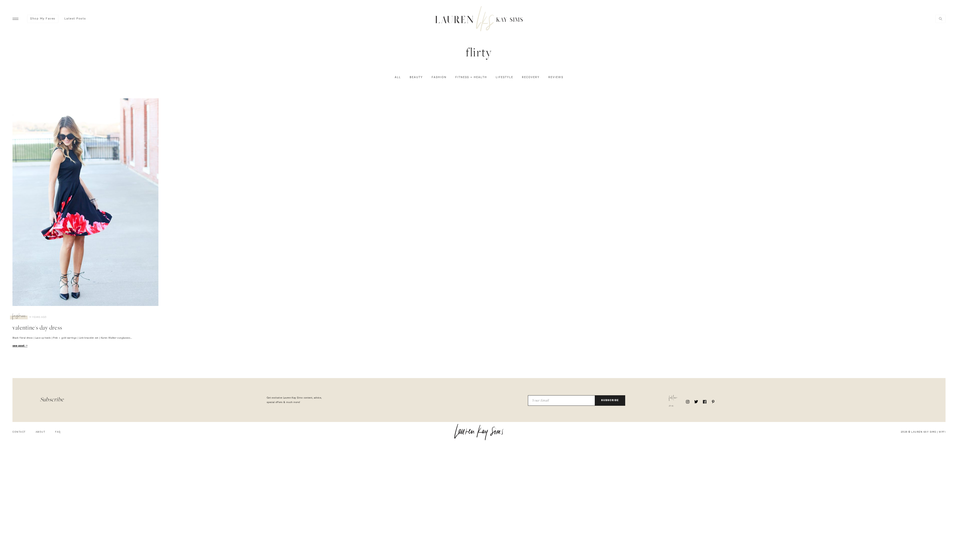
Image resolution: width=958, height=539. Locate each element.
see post (18, 345)
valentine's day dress (37, 328)
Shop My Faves (42, 18)
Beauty (416, 77)
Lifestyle (504, 77)
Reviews (555, 77)
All (398, 77)
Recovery (531, 77)
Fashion (439, 77)
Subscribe (610, 400)
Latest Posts (75, 18)
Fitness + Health (471, 77)
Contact (19, 432)
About (40, 432)
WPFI (942, 432)
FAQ (58, 432)
